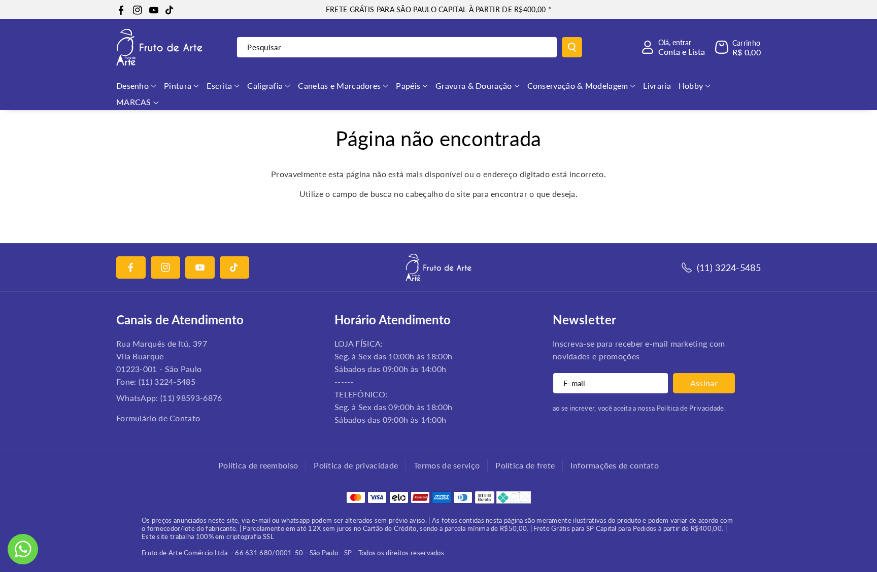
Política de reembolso (258, 465)
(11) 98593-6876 (191, 397)
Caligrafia (265, 85)
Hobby (691, 85)
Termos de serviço (447, 465)
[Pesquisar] (572, 47)
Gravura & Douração (473, 85)
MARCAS (133, 102)
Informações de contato (614, 465)
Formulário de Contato (158, 418)
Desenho (132, 85)
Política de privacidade (356, 465)
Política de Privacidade (690, 408)
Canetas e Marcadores (339, 85)
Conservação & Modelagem (577, 85)
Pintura (177, 85)
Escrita (219, 85)
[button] (738, 47)
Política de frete (525, 465)
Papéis (408, 85)
